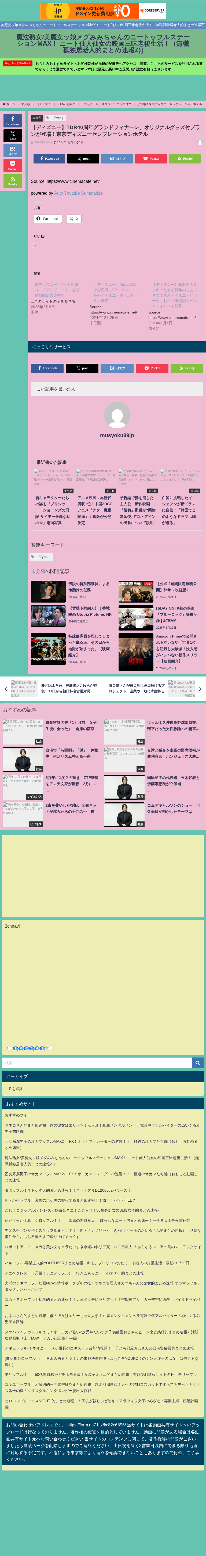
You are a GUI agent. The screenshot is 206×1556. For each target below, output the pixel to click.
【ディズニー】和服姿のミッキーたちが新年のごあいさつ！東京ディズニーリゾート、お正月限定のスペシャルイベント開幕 (174, 295)
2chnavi (12, 926)
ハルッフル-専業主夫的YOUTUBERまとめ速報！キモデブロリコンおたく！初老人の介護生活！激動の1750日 (97, 1263)
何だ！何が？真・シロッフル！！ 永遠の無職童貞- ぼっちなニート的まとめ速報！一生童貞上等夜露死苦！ (99, 1220)
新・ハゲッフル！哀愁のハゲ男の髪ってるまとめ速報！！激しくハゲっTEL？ (70, 1200)
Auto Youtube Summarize (78, 193)
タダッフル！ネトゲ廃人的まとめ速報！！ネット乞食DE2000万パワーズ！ (68, 1190)
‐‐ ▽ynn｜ (57, 117)
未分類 (36, 117)
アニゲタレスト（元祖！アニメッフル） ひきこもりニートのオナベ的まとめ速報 (74, 1273)
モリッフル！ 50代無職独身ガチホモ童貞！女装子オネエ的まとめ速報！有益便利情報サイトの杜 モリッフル (101, 1374)
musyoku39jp (117, 435)
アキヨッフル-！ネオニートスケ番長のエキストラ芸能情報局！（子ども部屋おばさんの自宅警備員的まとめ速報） (101, 1348)
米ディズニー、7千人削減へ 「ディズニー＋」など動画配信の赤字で (57, 290)
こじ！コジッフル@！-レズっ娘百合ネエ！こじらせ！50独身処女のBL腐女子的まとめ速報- (82, 1210)
